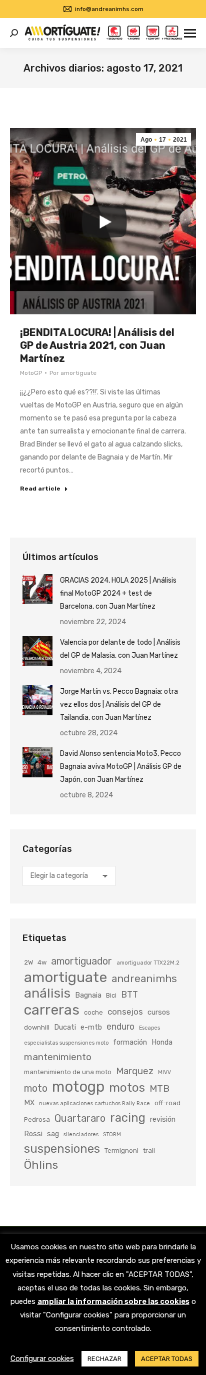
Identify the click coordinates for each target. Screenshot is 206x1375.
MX (29, 1102)
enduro (120, 1026)
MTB (160, 1088)
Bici (111, 995)
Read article (40, 488)
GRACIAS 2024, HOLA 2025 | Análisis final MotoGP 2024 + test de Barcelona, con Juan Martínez (118, 593)
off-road (167, 1103)
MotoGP (31, 372)
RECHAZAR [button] (105, 1358)
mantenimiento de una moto (68, 1072)
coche (93, 1012)
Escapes (149, 1028)
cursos (159, 1012)
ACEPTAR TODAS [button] (166, 1358)
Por (73, 372)
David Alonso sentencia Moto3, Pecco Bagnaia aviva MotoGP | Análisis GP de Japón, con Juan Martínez (121, 766)
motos (127, 1087)
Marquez (135, 1071)
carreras (52, 1009)
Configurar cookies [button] (42, 1358)
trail (149, 1150)
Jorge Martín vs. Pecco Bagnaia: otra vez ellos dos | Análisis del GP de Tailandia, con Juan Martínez (119, 704)
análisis (47, 993)
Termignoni (121, 1150)
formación (130, 1042)
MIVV (164, 1072)
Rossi (33, 1133)
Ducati (65, 1027)
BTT (129, 994)
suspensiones (62, 1148)
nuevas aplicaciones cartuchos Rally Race (94, 1103)
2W (28, 962)
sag (53, 1133)
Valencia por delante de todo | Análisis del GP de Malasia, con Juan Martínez (120, 649)
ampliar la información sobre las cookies (114, 1301)
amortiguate (65, 977)
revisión (163, 1119)
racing (128, 1117)
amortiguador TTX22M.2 (148, 963)
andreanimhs (144, 978)
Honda (162, 1042)
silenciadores (81, 1134)
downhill (37, 1027)
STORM (112, 1134)
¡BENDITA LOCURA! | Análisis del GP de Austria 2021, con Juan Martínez (97, 345)
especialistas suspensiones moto (66, 1043)
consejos (125, 1012)
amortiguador (81, 961)
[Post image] (37, 589)
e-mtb (91, 1027)
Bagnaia (88, 995)
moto (36, 1088)
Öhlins (41, 1164)
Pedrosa (37, 1119)
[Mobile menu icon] (190, 33)
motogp (78, 1086)
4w (42, 962)
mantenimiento (58, 1057)
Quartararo (80, 1118)
